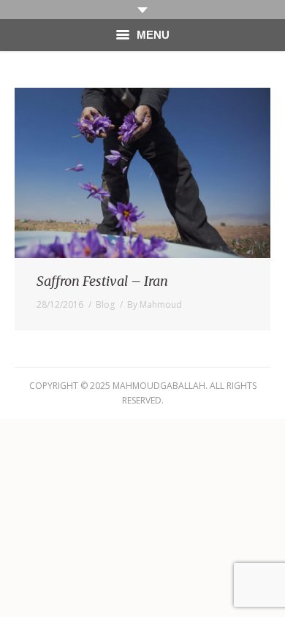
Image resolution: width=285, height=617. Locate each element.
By (154, 304)
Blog (105, 304)
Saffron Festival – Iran (102, 281)
